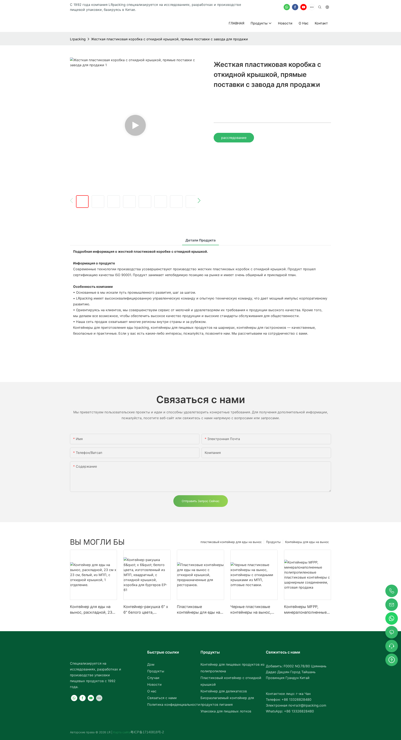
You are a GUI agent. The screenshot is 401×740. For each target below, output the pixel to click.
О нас (151, 691)
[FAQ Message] (391, 659)
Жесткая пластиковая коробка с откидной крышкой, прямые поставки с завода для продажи (169, 39)
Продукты (273, 542)
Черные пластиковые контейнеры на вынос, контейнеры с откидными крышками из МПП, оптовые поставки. (251, 609)
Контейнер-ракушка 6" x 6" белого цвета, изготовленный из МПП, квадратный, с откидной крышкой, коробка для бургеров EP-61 (145, 609)
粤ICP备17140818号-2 (147, 732)
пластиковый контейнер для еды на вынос (231, 542)
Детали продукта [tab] (200, 240)
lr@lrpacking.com (312, 705)
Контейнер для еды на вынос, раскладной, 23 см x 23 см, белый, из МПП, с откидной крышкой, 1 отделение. (91, 609)
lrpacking (78, 39)
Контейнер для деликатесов (223, 691)
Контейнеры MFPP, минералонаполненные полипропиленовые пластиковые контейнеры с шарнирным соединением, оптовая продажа (305, 609)
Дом (150, 664)
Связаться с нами (162, 698)
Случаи (153, 678)
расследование (233, 138)
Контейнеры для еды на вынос (307, 542)
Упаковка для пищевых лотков (225, 711)
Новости (154, 684)
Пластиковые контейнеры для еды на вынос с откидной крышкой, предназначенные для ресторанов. (198, 609)
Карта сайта (121, 732)
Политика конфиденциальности (173, 704)
